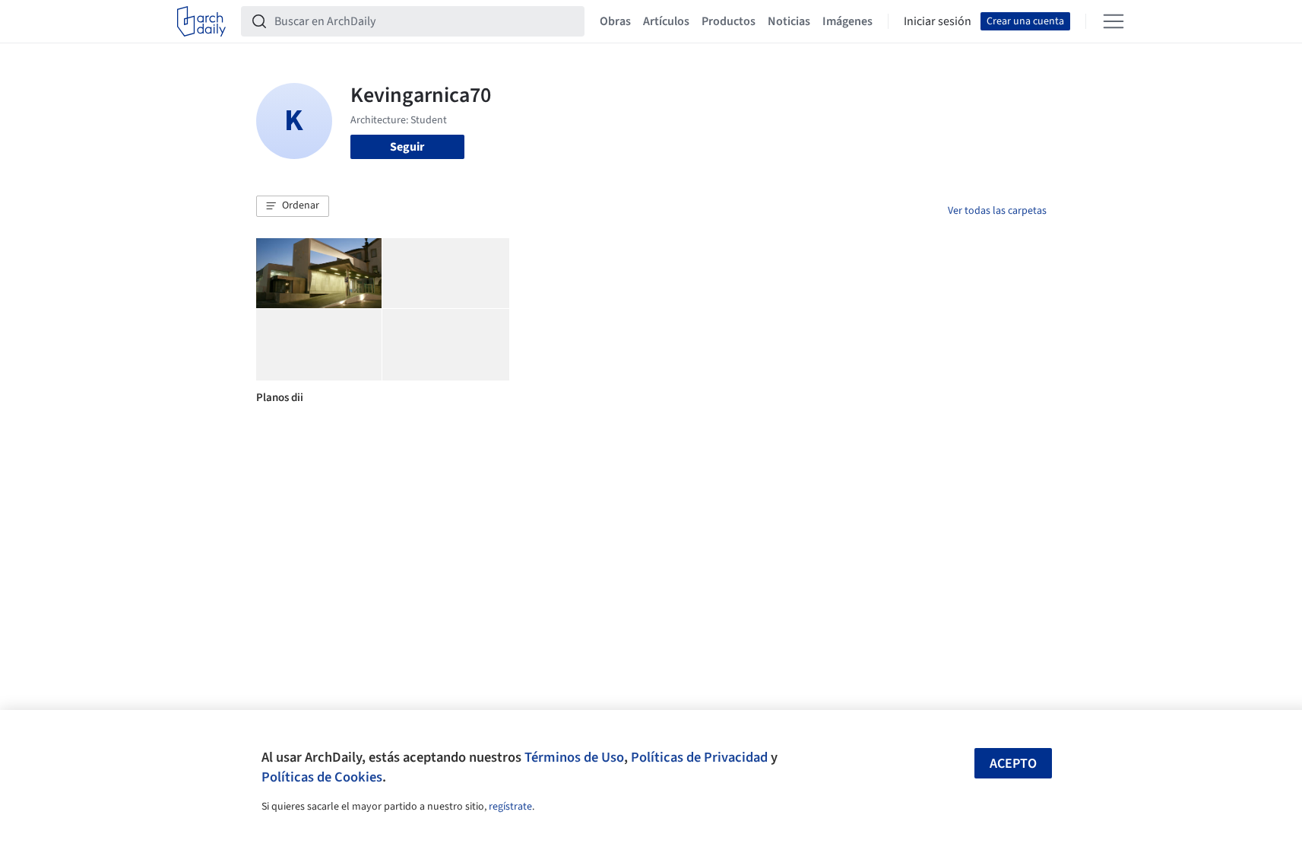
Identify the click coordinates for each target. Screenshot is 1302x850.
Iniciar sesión (937, 21)
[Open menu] (1113, 21)
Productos (729, 21)
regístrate (510, 806)
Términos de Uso (574, 757)
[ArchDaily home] (201, 21)
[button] (292, 206)
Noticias (789, 21)
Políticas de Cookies (321, 777)
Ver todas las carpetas (997, 210)
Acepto (1013, 763)
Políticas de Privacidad (699, 757)
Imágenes (847, 21)
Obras (615, 21)
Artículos (666, 21)
